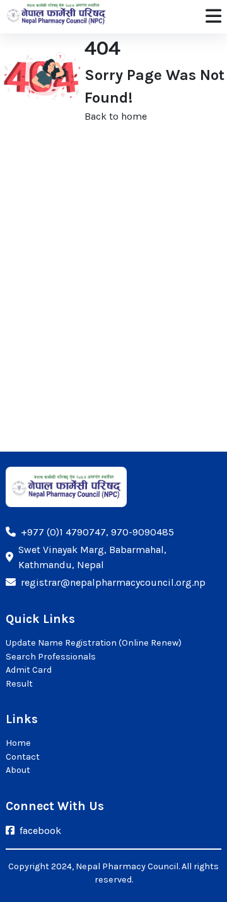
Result (19, 683)
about (18, 770)
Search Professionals (51, 656)
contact (23, 756)
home (18, 743)
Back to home (115, 116)
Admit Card (29, 670)
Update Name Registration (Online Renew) (94, 642)
